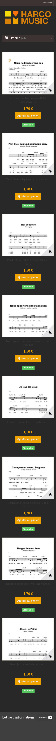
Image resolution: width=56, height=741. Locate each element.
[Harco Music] (28, 17)
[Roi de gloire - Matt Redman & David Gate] (28, 235)
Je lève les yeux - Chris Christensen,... (28, 422)
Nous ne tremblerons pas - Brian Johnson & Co (28, 100)
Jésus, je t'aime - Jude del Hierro (28, 664)
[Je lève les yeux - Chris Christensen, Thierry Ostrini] (28, 397)
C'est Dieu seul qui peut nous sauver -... (28, 179)
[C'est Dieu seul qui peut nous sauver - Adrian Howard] (28, 154)
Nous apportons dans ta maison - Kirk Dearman (28, 342)
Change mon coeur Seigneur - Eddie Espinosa (28, 504)
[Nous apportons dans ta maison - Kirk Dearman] (28, 316)
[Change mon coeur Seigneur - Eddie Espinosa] (28, 477)
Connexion (47, 3)
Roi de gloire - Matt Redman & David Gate (28, 261)
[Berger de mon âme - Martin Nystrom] (28, 558)
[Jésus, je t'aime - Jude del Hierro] (28, 639)
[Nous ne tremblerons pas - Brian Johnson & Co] (28, 73)
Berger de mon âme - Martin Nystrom (28, 583)
